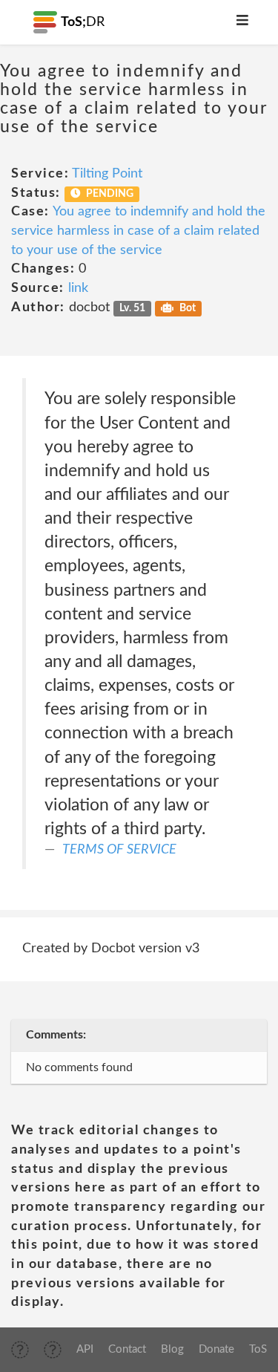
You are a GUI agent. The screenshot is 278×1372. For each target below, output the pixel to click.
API (84, 1349)
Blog (172, 1349)
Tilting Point (107, 174)
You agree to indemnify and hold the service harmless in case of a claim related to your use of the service (138, 230)
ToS (258, 1349)
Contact (127, 1349)
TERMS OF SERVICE (119, 849)
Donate (216, 1349)
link (78, 288)
